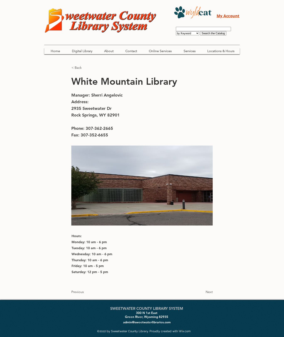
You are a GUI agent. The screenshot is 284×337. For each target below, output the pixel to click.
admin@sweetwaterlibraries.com (147, 322)
